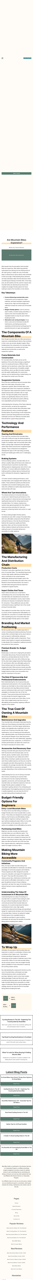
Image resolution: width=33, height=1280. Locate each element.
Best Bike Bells (16, 1266)
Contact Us (16, 1219)
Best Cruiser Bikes (16, 1244)
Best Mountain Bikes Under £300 (16, 1253)
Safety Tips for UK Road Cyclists (16, 1124)
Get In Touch (16, 173)
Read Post (16, 1083)
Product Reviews (16, 1209)
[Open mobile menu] (2, 58)
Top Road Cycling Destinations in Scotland (16, 1037)
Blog (16, 1212)
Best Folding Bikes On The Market (16, 1231)
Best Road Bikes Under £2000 (16, 1262)
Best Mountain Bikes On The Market (16, 1234)
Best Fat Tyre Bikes (16, 1269)
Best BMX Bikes (16, 1241)
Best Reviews (16, 1206)
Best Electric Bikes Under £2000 (16, 1259)
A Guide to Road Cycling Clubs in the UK (16, 1136)
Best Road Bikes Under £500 (16, 1256)
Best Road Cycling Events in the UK (16, 1112)
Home (16, 1203)
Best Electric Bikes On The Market (16, 1228)
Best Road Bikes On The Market (16, 1237)
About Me (16, 1216)
